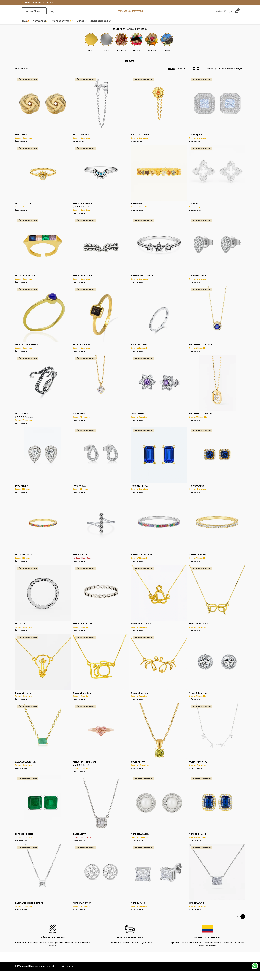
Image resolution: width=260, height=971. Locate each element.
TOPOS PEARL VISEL (140, 834)
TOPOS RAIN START (82, 903)
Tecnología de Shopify (45, 966)
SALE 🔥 (26, 20)
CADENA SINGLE (80, 413)
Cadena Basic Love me (142, 623)
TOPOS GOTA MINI (197, 275)
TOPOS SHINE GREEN (24, 834)
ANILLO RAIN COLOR (24, 554)
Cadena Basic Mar (140, 693)
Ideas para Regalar (100, 20)
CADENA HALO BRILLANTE (200, 344)
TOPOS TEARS (21, 485)
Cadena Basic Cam (82, 693)
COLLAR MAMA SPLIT (198, 762)
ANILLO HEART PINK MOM (84, 762)
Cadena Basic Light (24, 693)
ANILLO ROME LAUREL (82, 275)
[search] (52, 11)
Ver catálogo (33, 11)
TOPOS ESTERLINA (139, 485)
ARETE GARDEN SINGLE (141, 134)
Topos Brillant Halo (198, 693)
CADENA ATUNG (196, 903)
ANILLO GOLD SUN (23, 203)
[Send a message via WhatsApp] (255, 966)
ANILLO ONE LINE (80, 554)
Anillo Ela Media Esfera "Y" (27, 344)
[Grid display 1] (194, 68)
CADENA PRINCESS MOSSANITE (29, 903)
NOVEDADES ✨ (41, 20)
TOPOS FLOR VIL (138, 413)
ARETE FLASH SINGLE (82, 134)
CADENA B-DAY (138, 762)
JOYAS (80, 20)
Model (171, 68)
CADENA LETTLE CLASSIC (200, 413)
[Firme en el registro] (230, 11)
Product (181, 68)
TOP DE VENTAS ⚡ (62, 20)
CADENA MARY (79, 834)
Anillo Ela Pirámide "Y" (83, 344)
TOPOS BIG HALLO (197, 834)
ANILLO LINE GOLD (197, 554)
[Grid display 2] (198, 68)
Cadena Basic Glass (198, 623)
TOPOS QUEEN (195, 134)
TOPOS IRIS (194, 203)
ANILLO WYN (136, 203)
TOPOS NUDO (21, 134)
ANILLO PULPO (21, 413)
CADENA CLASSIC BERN (25, 762)
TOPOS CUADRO (197, 485)
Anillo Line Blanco (139, 344)
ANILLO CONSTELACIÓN (142, 275)
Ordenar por (212, 68)
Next (242, 916)
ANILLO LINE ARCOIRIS (25, 275)
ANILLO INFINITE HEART (83, 623)
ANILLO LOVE (21, 623)
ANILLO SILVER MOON (82, 203)
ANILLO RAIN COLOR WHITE (143, 554)
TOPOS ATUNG (138, 903)
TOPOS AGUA (79, 485)
